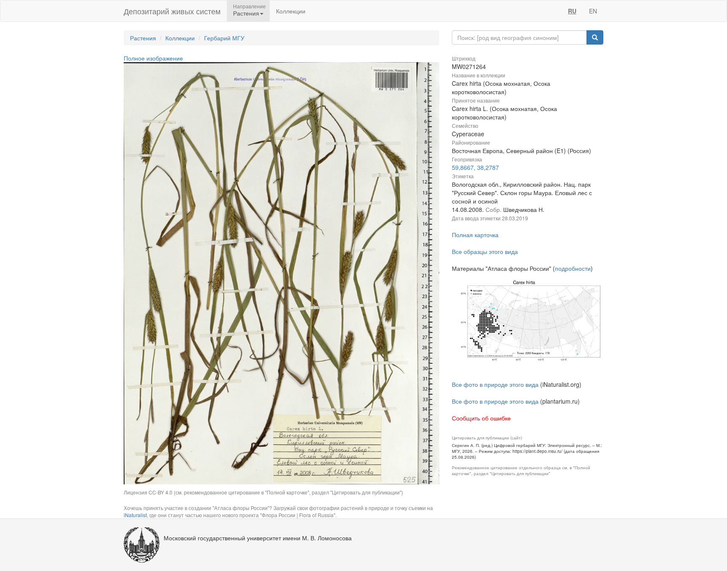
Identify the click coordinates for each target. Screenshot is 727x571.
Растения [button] (246, 13)
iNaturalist (135, 514)
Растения (143, 38)
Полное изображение (153, 58)
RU (572, 11)
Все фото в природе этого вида (495, 384)
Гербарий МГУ (224, 38)
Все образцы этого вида (485, 251)
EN (593, 11)
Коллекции (290, 11)
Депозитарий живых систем (172, 10)
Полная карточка (475, 234)
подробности (573, 268)
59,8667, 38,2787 (475, 167)
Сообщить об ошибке (481, 418)
